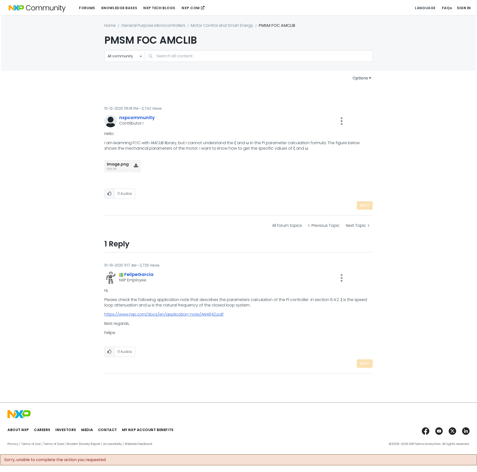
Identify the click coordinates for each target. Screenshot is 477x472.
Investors (65, 429)
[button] (341, 121)
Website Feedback (138, 443)
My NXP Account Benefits (148, 429)
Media (87, 429)
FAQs (447, 7)
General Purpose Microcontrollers (153, 25)
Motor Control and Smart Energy (222, 25)
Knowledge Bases (119, 7)
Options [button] (360, 78)
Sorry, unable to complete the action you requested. (55, 460)
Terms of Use (30, 443)
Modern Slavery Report (83, 443)
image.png (118, 164)
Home (110, 25)
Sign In (464, 7)
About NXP (18, 429)
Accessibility (112, 443)
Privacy (12, 443)
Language (425, 7)
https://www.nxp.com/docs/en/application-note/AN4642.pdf (164, 314)
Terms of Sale (53, 443)
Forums (87, 7)
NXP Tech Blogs (159, 7)
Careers (42, 429)
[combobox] (259, 56)
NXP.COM (191, 7)
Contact (107, 429)
